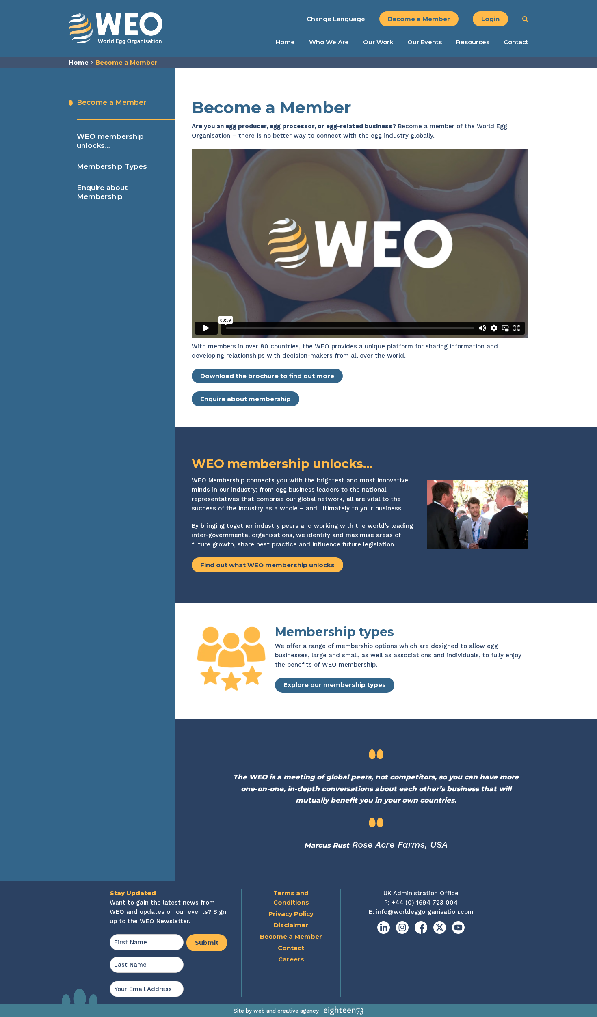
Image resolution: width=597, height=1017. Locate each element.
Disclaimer (291, 925)
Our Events (424, 42)
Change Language (336, 18)
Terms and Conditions (291, 897)
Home (285, 42)
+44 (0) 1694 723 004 (425, 902)
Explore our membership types (334, 685)
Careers (291, 959)
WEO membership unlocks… (110, 140)
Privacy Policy (291, 914)
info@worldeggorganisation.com (425, 912)
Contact (516, 42)
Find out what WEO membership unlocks (267, 565)
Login (490, 19)
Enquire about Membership (102, 192)
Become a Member (419, 19)
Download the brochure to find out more (267, 376)
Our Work (378, 42)
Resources (472, 42)
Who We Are (329, 42)
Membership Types (112, 166)
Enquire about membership (245, 399)
